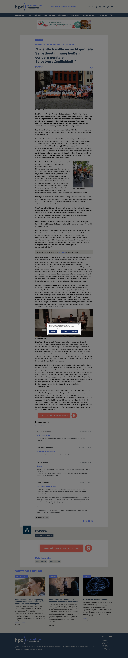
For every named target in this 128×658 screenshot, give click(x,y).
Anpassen (53, 331)
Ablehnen (65, 331)
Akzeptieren (74, 331)
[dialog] (64, 329)
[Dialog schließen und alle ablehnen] (79, 324)
